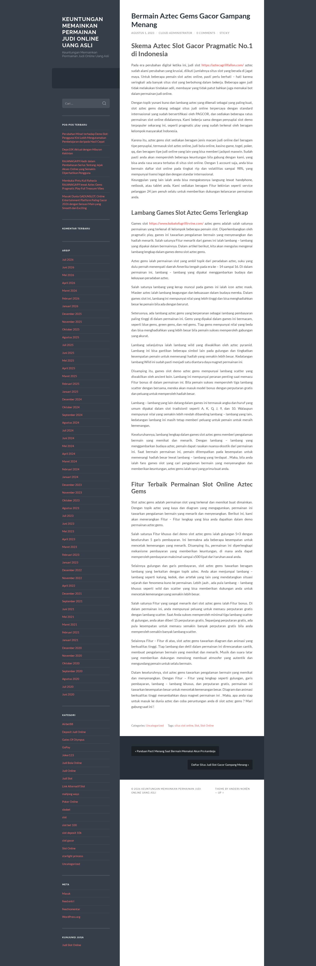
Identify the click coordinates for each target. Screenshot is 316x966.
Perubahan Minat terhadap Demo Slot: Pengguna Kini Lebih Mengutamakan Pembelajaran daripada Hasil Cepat (85, 137)
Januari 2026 (70, 306)
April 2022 (68, 585)
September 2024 (72, 414)
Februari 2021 (70, 632)
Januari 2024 (70, 477)
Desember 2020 (72, 647)
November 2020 (72, 655)
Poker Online (70, 801)
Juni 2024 (68, 438)
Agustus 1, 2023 (142, 32)
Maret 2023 (69, 546)
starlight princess (72, 856)
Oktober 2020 (71, 663)
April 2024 (68, 453)
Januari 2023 (70, 562)
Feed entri (68, 901)
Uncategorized (71, 864)
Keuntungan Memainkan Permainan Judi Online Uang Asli (82, 32)
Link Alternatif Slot (73, 786)
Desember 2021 (72, 593)
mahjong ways (70, 794)
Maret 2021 (69, 624)
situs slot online (184, 725)
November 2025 (72, 321)
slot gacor (68, 840)
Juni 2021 (68, 609)
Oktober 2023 (71, 500)
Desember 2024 (72, 399)
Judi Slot (67, 778)
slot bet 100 (69, 825)
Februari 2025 (70, 383)
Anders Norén (239, 788)
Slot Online (69, 848)
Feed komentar (71, 909)
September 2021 (72, 601)
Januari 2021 (70, 640)
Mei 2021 (68, 616)
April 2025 (68, 368)
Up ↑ (221, 792)
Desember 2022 (72, 570)
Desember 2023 (72, 484)
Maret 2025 (69, 376)
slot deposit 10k (72, 832)
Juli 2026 (68, 259)
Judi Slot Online (71, 945)
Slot (197, 725)
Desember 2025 (72, 313)
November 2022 (72, 578)
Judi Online (69, 770)
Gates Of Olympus (73, 739)
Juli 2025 (68, 345)
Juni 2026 (68, 267)
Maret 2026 (69, 290)
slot (64, 817)
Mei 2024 (68, 446)
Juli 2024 (68, 430)
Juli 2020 (68, 686)
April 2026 (68, 282)
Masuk (66, 893)
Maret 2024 (69, 461)
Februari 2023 (70, 554)
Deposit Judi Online (74, 732)
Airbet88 (67, 724)
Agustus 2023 (70, 508)
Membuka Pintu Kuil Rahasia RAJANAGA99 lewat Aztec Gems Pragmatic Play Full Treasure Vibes (83, 184)
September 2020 (72, 671)
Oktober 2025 (71, 329)
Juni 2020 (68, 694)
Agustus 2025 (70, 337)
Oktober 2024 (71, 407)
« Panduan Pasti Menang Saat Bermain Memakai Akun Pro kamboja (175, 751)
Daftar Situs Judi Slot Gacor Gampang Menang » (220, 764)
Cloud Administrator (175, 32)
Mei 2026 (68, 275)
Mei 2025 (68, 360)
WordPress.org (71, 916)
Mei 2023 (68, 531)
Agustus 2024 (70, 422)
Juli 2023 (68, 515)
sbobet (66, 809)
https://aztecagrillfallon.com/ (223, 65)
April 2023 (68, 539)
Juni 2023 (68, 523)
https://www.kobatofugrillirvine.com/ (176, 223)
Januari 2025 (70, 391)
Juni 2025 (68, 352)
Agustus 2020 (70, 678)
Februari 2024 (70, 469)
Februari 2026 (70, 298)
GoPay (66, 747)
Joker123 (68, 755)
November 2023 (72, 492)
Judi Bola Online (72, 762)
